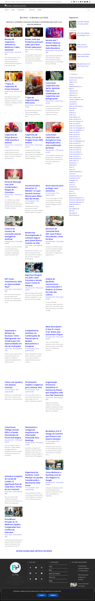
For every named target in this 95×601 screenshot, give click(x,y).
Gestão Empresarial (74, 171)
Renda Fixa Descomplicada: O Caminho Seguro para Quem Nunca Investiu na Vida (33, 237)
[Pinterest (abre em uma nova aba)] (76, 2)
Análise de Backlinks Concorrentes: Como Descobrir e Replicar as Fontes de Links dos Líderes (54, 287)
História (71, 174)
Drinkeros (71, 113)
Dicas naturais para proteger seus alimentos (54, 188)
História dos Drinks (74, 176)
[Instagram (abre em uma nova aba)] (78, 2)
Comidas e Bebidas (74, 99)
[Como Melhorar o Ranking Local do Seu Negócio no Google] (54, 468)
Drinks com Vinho (74, 150)
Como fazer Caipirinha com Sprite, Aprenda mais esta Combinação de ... (83, 23)
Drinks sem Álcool (74, 158)
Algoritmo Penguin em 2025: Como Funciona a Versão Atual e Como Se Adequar (33, 280)
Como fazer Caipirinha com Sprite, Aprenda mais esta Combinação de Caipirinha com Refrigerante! (53, 91)
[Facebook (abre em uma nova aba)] (74, 2)
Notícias (71, 187)
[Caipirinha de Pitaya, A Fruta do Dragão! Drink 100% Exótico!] (34, 131)
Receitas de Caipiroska (75, 202)
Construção (72, 102)
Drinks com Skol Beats (75, 145)
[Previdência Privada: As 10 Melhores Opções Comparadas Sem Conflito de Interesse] (14, 515)
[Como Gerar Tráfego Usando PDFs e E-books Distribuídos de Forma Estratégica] (14, 423)
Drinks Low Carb (73, 156)
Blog (70, 88)
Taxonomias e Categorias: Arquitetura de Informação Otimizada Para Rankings (32, 433)
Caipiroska (72, 95)
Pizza (70, 191)
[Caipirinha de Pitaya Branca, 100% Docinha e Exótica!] (14, 131)
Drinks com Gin (73, 134)
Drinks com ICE (73, 136)
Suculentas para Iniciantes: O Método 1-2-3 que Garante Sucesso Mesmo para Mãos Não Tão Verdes (33, 192)
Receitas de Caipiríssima (75, 200)
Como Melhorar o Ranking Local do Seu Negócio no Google (53, 476)
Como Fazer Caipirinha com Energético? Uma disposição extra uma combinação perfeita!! (53, 141)
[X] (30, 567)
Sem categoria (73, 209)
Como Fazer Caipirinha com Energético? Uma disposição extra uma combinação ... (83, 34)
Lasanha (71, 182)
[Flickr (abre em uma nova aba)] (85, 2)
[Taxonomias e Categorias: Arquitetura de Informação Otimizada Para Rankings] (34, 423)
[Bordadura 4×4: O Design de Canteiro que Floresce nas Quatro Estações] (54, 427)
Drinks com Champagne (75, 128)
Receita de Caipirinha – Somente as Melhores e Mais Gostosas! (12, 44)
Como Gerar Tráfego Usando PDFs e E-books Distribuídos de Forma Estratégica (13, 432)
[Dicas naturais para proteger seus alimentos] (54, 182)
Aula (70, 84)
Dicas (70, 110)
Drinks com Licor (73, 139)
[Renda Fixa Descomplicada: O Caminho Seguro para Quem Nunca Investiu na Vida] (34, 229)
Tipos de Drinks (73, 215)
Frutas (71, 169)
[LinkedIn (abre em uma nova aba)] (81, 2)
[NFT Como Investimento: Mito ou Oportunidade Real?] (14, 275)
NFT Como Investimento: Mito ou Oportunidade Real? (13, 283)
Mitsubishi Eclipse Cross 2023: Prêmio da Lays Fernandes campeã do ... (83, 65)
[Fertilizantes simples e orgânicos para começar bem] (34, 378)
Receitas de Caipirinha (75, 198)
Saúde (71, 206)
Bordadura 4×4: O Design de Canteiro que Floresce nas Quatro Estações (54, 435)
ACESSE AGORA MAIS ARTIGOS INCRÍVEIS (34, 551)
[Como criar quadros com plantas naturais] (14, 378)
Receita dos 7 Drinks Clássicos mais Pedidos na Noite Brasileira (53, 44)
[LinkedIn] (30, 573)
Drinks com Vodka (74, 152)
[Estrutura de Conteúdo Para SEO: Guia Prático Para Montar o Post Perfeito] (54, 225)
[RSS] (41, 579)
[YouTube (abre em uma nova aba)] (87, 2)
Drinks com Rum (73, 143)
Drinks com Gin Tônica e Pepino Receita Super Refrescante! (83, 55)
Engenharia (72, 165)
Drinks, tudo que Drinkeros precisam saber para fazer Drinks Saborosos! (34, 43)
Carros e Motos (73, 97)
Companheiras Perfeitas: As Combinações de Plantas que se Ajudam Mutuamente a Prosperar (32, 338)
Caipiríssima (72, 93)
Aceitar (41, 595)
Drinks (71, 115)
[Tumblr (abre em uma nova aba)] (83, 2)
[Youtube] (36, 579)
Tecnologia (72, 213)
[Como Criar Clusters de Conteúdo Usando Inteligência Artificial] (14, 225)
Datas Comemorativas (75, 106)
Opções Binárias (73, 189)
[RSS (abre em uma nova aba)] (89, 2)
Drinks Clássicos (73, 117)
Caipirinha (72, 91)
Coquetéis (72, 104)
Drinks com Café (73, 123)
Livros (70, 185)
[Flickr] (41, 573)
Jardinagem (72, 180)
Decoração (72, 108)
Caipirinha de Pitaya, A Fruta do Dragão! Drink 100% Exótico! (34, 138)
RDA (70, 193)
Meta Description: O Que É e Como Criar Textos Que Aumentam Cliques (54, 330)
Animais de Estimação (75, 78)
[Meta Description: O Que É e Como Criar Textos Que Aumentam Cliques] (54, 323)
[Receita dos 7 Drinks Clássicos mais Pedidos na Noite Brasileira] (54, 36)
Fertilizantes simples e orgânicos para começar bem (34, 385)
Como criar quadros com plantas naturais (14, 385)
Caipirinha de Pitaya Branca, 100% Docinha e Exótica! (12, 138)
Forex (70, 167)
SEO (70, 211)
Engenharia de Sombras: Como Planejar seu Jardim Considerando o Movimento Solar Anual (34, 479)
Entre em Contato (54, 574)
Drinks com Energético (75, 130)
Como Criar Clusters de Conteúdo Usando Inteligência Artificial (13, 233)
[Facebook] (36, 567)
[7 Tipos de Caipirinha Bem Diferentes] (34, 94)
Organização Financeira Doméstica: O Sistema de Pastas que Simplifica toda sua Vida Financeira (54, 388)
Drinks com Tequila (74, 147)
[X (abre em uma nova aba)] (71, 2)
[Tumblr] (30, 579)
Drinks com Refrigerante (75, 141)
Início (50, 566)
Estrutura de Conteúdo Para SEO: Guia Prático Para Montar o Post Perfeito (54, 233)
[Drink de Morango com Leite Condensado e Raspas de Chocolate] (14, 178)
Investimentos (73, 178)
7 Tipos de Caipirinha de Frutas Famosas (12, 86)
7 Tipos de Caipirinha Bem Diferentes (32, 100)
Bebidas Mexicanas (74, 86)
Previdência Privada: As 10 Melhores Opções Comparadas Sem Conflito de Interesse (13, 526)
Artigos (71, 82)
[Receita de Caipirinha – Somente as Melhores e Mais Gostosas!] (14, 35)
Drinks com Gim (73, 132)
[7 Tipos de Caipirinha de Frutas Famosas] (14, 80)
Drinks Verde (72, 160)
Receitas (71, 195)
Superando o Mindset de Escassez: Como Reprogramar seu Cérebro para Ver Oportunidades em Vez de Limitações (13, 338)
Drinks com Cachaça (74, 121)
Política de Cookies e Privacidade (72, 591)
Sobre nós (52, 577)
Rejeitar (53, 595)
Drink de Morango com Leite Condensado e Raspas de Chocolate (13, 187)
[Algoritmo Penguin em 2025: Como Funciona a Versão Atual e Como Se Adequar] (34, 271)
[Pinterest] (36, 573)
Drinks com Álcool (74, 119)
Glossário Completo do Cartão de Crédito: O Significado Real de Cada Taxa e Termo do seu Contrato (13, 483)
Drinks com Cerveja (74, 126)
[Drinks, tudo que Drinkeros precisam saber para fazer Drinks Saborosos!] (34, 35)
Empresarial (72, 163)
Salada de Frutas (73, 204)
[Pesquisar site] (88, 10)
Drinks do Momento (74, 154)
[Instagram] (41, 567)
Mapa (50, 581)
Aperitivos (72, 80)
